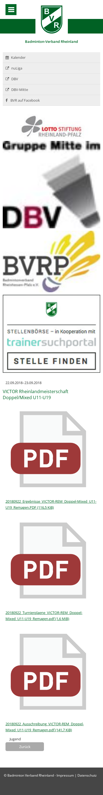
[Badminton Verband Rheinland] (51, 32)
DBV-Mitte (19, 89)
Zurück (24, 746)
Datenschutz (87, 775)
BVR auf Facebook (25, 100)
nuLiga (16, 68)
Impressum (65, 775)
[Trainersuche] (51, 371)
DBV (14, 78)
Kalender (18, 57)
